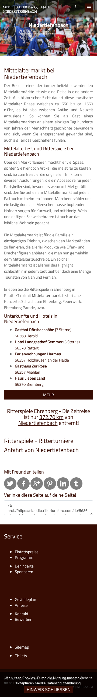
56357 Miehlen (31, 369)
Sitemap (22, 647)
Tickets (21, 656)
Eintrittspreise (27, 552)
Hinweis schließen (49, 689)
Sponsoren (24, 572)
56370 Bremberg (30, 381)
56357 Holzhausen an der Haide (42, 357)
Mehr (48, 395)
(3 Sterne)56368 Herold (43, 333)
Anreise (21, 605)
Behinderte (24, 566)
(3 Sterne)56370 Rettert (47, 345)
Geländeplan (25, 599)
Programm (24, 557)
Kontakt (21, 614)
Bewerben (23, 619)
